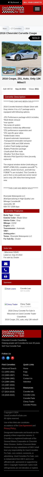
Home (25, 368)
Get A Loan (25, 291)
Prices (25, 375)
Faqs (25, 372)
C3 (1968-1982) (8, 378)
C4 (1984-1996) (8, 382)
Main (5, 29)
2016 (27, 29)
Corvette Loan (25, 288)
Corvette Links (29, 395)
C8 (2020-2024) (8, 395)
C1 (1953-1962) (8, 372)
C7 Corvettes (16, 29)
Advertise (27, 382)
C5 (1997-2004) (8, 385)
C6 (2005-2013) (8, 388)
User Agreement (25, 426)
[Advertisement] (21, 20)
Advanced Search (9, 368)
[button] (20, 2)
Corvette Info (28, 392)
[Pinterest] (12, 358)
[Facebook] (3, 358)
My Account (14, 2)
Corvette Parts (29, 398)
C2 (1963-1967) (8, 375)
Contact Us (27, 378)
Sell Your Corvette (32, 2)
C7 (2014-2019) (8, 392)
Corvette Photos (29, 405)
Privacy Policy (9, 428)
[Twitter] (8, 358)
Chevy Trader (25, 304)
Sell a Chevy (25, 306)
